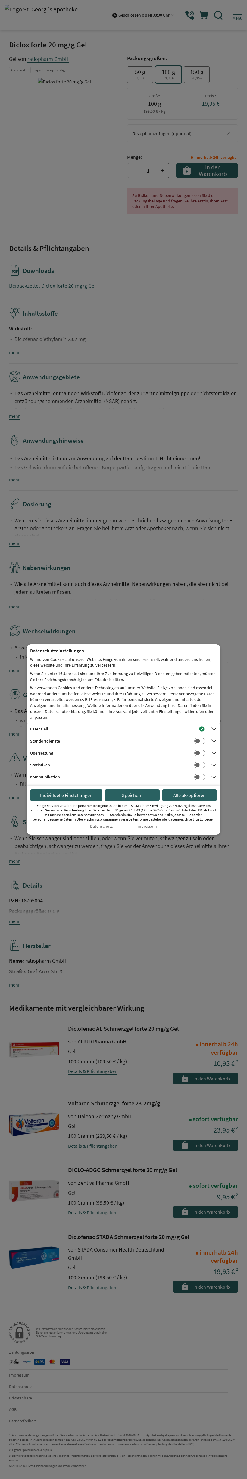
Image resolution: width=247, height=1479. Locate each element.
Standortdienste (45, 741)
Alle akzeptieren (189, 795)
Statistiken (40, 765)
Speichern (132, 795)
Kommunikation (45, 777)
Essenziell (39, 729)
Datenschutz (101, 826)
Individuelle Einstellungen (66, 795)
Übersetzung (41, 753)
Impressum (146, 826)
